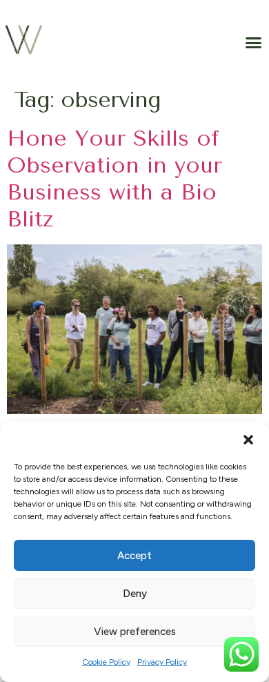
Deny (135, 593)
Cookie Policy (106, 662)
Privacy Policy (162, 662)
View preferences (135, 631)
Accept (134, 555)
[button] (248, 440)
